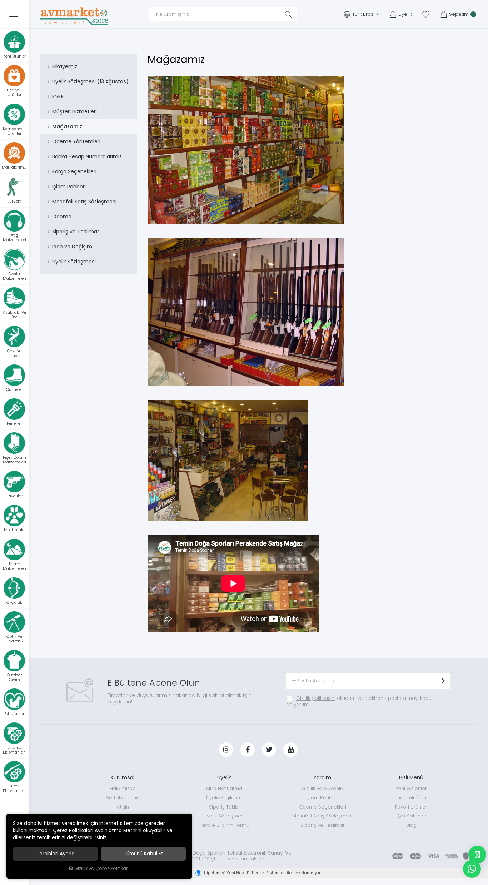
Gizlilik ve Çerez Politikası (102, 868)
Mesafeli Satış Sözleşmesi (84, 201)
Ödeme (61, 216)
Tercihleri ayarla (55, 853)
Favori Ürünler (411, 807)
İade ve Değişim (72, 246)
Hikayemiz (64, 66)
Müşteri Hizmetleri (74, 111)
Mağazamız (67, 126)
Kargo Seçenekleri (74, 171)
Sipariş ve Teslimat (75, 231)
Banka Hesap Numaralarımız (87, 156)
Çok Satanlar (411, 816)
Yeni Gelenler (411, 788)
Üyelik (224, 777)
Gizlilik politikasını (315, 698)
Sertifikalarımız (122, 797)
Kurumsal (122, 777)
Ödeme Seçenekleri (322, 807)
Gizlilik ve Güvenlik (322, 788)
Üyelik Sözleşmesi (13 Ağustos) (90, 81)
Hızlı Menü (411, 777)
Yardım (322, 777)
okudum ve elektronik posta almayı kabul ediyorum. (359, 701)
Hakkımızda (123, 788)
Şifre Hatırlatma (224, 788)
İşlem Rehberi (69, 186)
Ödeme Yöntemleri (76, 141)
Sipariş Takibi (224, 807)
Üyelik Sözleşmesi (74, 261)
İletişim (123, 807)
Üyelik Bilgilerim (224, 797)
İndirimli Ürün (411, 797)
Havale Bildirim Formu (224, 825)
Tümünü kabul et (143, 853)
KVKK (58, 96)
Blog (411, 825)
